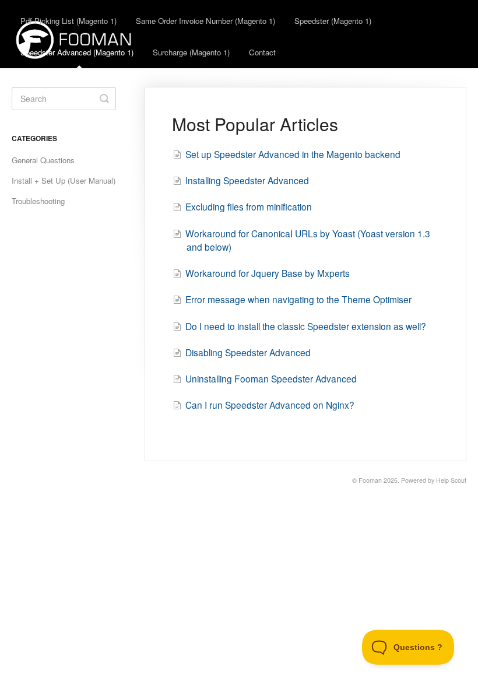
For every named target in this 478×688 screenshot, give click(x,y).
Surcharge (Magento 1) (191, 52)
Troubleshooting (38, 200)
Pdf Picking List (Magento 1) (68, 20)
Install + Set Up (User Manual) (63, 180)
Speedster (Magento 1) (332, 20)
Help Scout (451, 480)
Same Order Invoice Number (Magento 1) (205, 20)
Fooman (370, 480)
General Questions (43, 160)
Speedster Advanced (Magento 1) (76, 52)
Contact (262, 52)
